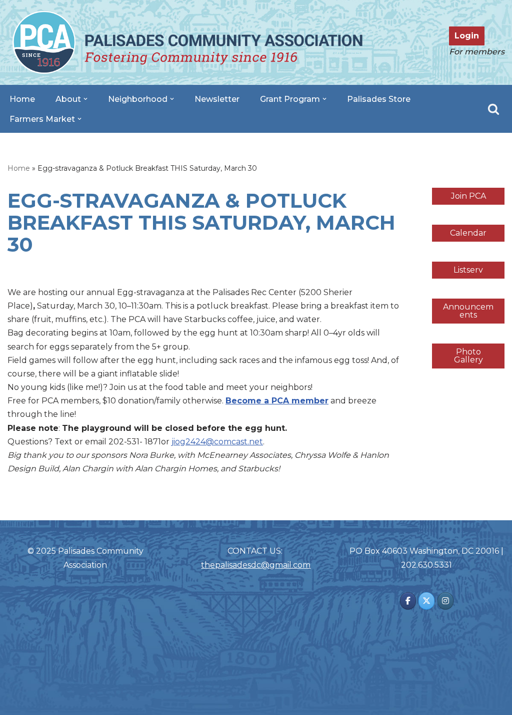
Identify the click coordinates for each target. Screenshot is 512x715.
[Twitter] (426, 601)
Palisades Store (378, 99)
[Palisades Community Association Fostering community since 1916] (187, 42)
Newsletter (217, 99)
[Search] (494, 109)
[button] (86, 99)
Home (22, 99)
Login (466, 35)
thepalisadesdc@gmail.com (255, 565)
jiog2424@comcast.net (217, 441)
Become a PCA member (277, 400)
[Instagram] (446, 601)
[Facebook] (408, 601)
